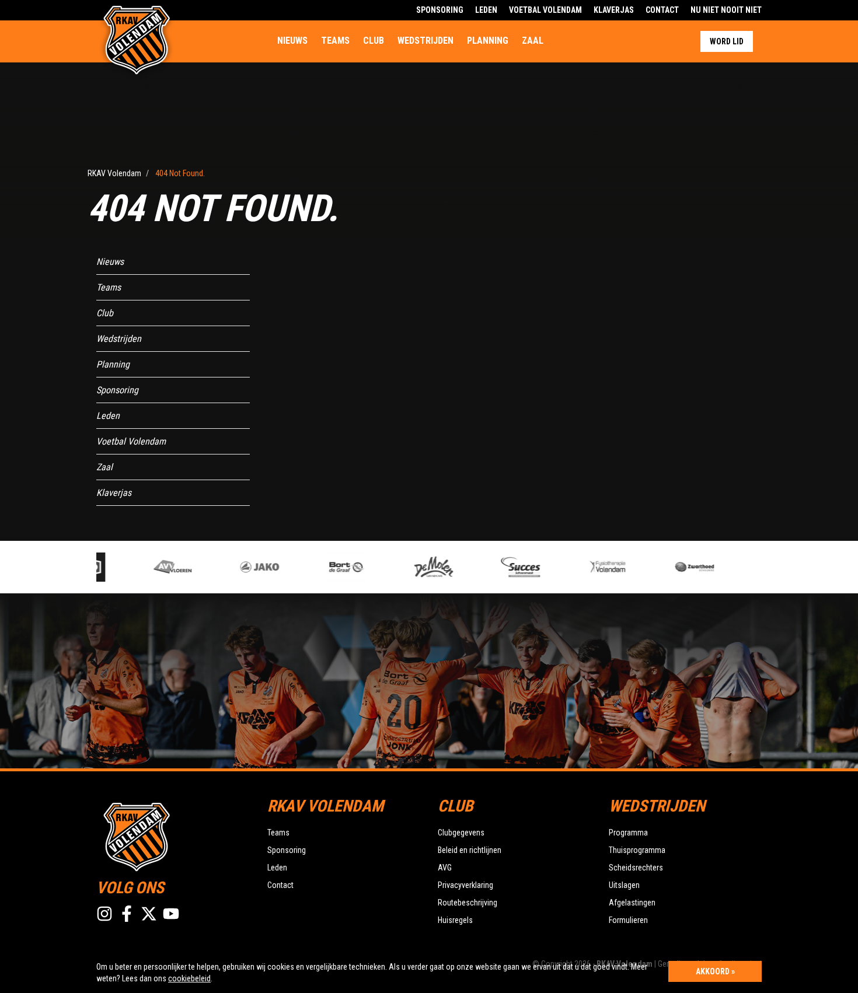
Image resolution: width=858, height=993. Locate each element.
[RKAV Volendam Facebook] (126, 913)
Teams (335, 40)
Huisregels (455, 920)
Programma (628, 832)
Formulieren (628, 920)
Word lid (727, 41)
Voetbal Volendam (545, 10)
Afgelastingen (632, 902)
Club (373, 40)
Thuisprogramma (637, 850)
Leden (486, 10)
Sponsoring (439, 10)
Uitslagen (624, 885)
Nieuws (292, 40)
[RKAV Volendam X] (149, 913)
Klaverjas (614, 10)
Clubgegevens (461, 832)
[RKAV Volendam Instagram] (104, 913)
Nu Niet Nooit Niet (726, 10)
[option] (162, 567)
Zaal (532, 40)
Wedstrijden (425, 40)
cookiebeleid (189, 978)
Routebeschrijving (467, 902)
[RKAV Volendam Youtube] (171, 913)
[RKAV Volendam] (173, 835)
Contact (662, 10)
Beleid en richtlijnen (469, 850)
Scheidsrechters (636, 867)
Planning (487, 40)
